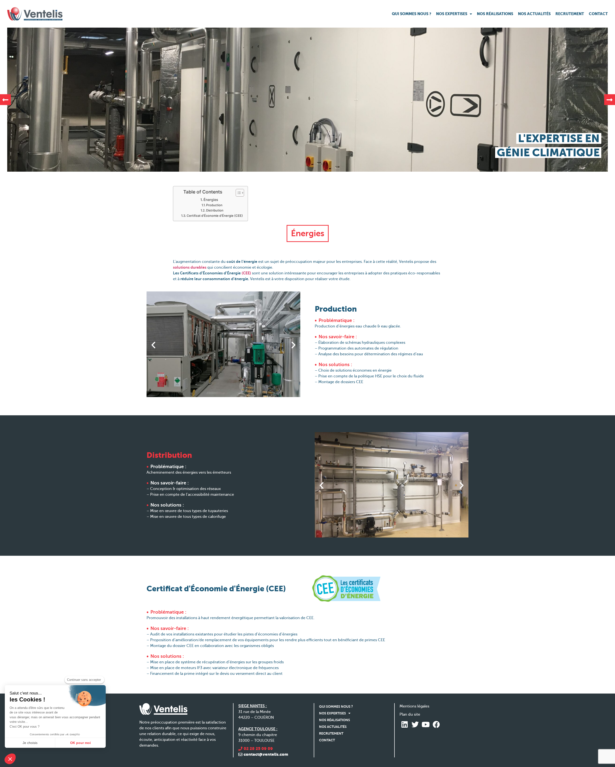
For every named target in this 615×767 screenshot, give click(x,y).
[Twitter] (415, 724)
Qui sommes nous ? (411, 14)
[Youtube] (426, 724)
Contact (598, 14)
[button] (5, 99)
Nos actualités (534, 14)
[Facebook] (436, 724)
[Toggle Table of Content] (237, 193)
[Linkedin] (405, 724)
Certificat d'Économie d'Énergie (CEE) (215, 215)
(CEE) (246, 273)
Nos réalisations (495, 14)
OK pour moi (80, 743)
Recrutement (569, 14)
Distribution (214, 210)
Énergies (210, 200)
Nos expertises (451, 14)
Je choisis (30, 743)
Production (214, 205)
